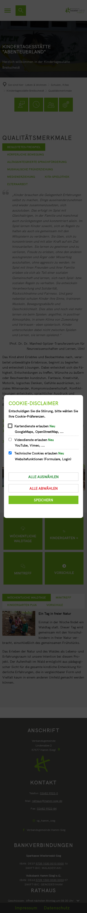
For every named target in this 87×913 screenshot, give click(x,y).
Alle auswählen (43, 477)
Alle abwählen (43, 488)
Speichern (43, 500)
